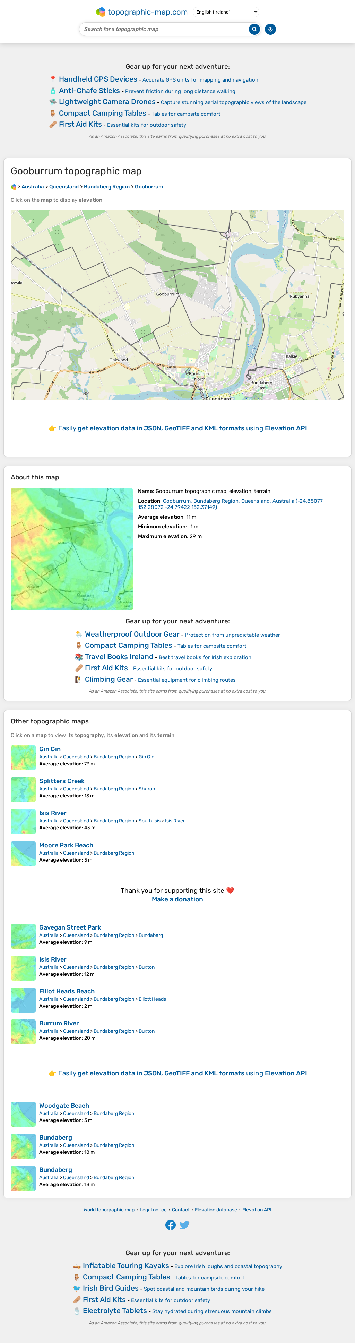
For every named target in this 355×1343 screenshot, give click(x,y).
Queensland (76, 757)
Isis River (53, 813)
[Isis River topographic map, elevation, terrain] (23, 821)
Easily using (182, 428)
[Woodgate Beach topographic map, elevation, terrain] (23, 1114)
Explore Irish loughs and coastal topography (228, 1266)
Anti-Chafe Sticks (89, 90)
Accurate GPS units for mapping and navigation (200, 80)
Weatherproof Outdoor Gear (132, 634)
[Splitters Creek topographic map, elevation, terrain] (23, 789)
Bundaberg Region (114, 757)
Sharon (147, 789)
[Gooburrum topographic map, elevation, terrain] (72, 549)
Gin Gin (50, 749)
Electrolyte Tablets (115, 1310)
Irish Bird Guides (111, 1288)
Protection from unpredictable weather (232, 635)
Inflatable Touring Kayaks (126, 1265)
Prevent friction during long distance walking (180, 91)
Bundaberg (151, 935)
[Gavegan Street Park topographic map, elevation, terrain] (23, 936)
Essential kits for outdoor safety (146, 125)
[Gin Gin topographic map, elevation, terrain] (23, 757)
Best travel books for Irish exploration (205, 657)
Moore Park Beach (66, 845)
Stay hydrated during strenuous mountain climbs (212, 1311)
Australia (49, 757)
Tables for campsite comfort (185, 114)
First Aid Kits (80, 124)
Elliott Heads (152, 999)
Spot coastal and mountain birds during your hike (204, 1289)
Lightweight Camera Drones (107, 101)
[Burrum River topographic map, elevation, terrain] (23, 1031)
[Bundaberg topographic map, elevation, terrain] (23, 1146)
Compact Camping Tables (102, 113)
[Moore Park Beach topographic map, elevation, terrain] (23, 853)
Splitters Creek (62, 781)
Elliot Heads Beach (67, 991)
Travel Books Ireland (119, 656)
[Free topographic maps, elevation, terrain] (13, 187)
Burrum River (59, 1023)
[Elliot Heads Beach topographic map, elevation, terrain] (23, 1000)
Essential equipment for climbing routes (187, 680)
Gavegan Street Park (70, 927)
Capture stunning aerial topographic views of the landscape (233, 102)
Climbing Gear (109, 679)
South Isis (150, 821)
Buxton (147, 967)
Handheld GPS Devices (98, 79)
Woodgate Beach (64, 1105)
